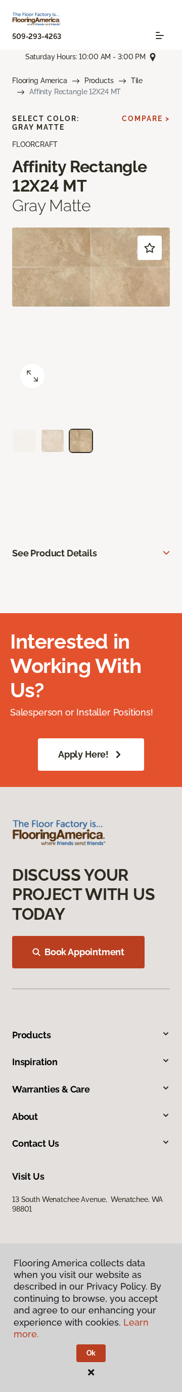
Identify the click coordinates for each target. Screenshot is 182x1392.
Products (99, 81)
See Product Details (54, 553)
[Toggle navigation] (160, 35)
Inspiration (35, 1062)
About (25, 1116)
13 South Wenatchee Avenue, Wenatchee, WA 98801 (87, 1204)
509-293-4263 (36, 36)
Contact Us (35, 1143)
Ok (91, 1353)
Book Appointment (84, 952)
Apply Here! (83, 754)
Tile (137, 81)
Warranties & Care (51, 1089)
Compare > (146, 119)
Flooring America (39, 81)
